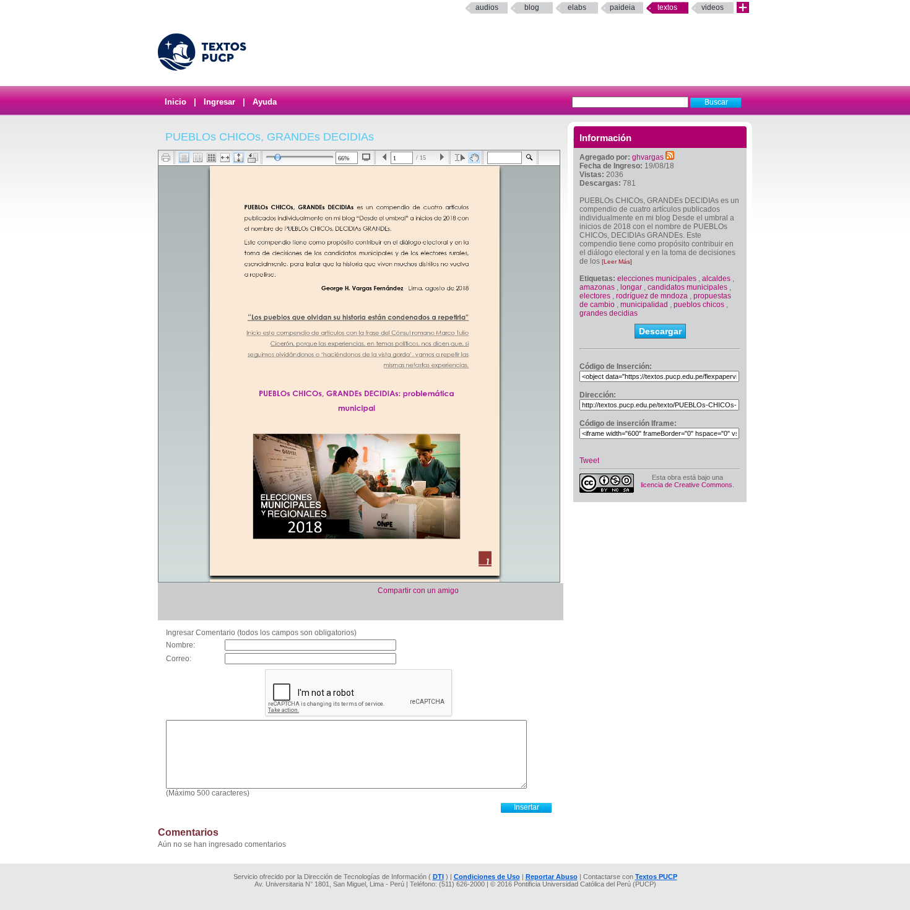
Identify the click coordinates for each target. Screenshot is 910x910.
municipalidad (644, 304)
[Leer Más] (617, 261)
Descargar (660, 331)
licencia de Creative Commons (686, 484)
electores (594, 296)
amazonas (597, 287)
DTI (438, 876)
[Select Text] (460, 157)
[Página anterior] (385, 157)
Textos (667, 7)
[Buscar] (529, 157)
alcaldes (716, 278)
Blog (531, 7)
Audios (486, 7)
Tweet (589, 460)
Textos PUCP (656, 876)
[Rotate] (252, 158)
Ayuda (265, 101)
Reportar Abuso (552, 876)
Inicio (175, 101)
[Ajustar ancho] (225, 157)
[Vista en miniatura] (211, 157)
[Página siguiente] (442, 157)
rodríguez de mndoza (652, 296)
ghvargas (648, 157)
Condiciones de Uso (487, 876)
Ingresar (219, 101)
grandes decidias (608, 313)
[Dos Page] (198, 157)
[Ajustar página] (239, 157)
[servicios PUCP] (743, 8)
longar (631, 287)
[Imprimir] (166, 157)
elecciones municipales (656, 278)
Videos (712, 7)
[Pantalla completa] (366, 157)
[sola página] (184, 157)
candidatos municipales (687, 287)
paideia (622, 7)
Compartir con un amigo (418, 590)
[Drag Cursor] (474, 157)
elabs (577, 7)
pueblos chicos (699, 304)
